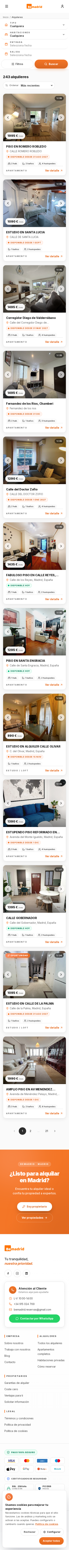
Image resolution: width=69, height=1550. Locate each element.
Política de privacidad (17, 1424)
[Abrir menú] (6, 6)
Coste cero (11, 1389)
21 (46, 1131)
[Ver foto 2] (30, 131)
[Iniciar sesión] (62, 6)
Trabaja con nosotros (17, 1349)
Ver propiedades (32, 1217)
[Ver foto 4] (35, 131)
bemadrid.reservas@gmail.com (32, 1309)
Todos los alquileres (50, 1343)
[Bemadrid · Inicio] (34, 6)
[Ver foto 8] (44, 131)
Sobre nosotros (13, 1343)
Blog (7, 1355)
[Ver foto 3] (32, 131)
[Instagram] (17, 1273)
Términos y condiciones (18, 1418)
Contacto (9, 1362)
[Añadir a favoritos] (60, 100)
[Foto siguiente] (61, 117)
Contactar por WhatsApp (36, 1318)
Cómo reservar (47, 1366)
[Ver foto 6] (39, 131)
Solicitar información (16, 1401)
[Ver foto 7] (41, 131)
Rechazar (30, 1531)
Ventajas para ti (13, 1395)
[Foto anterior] (8, 117)
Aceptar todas (51, 1540)
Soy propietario (37, 1206)
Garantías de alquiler (16, 1382)
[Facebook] (8, 1273)
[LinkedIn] (26, 1273)
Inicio (6, 17)
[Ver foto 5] (37, 131)
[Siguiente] (55, 1131)
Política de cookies (16, 1430)
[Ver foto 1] (27, 131)
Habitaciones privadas (51, 1360)
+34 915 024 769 (24, 1304)
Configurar (54, 1531)
